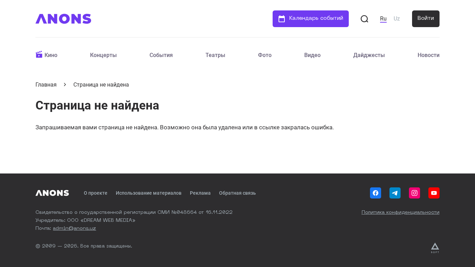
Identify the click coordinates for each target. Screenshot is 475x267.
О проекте (95, 193)
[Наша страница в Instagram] (414, 193)
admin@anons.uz (74, 228)
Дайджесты (369, 55)
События (161, 55)
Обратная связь (237, 193)
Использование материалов (149, 193)
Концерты (103, 55)
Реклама (200, 193)
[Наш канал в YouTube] (434, 193)
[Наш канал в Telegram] (395, 193)
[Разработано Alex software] (435, 248)
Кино (51, 55)
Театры (215, 55)
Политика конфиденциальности (401, 212)
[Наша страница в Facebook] (375, 193)
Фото (265, 55)
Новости (429, 55)
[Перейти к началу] (63, 18)
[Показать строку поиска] (364, 19)
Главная (46, 84)
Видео (312, 55)
